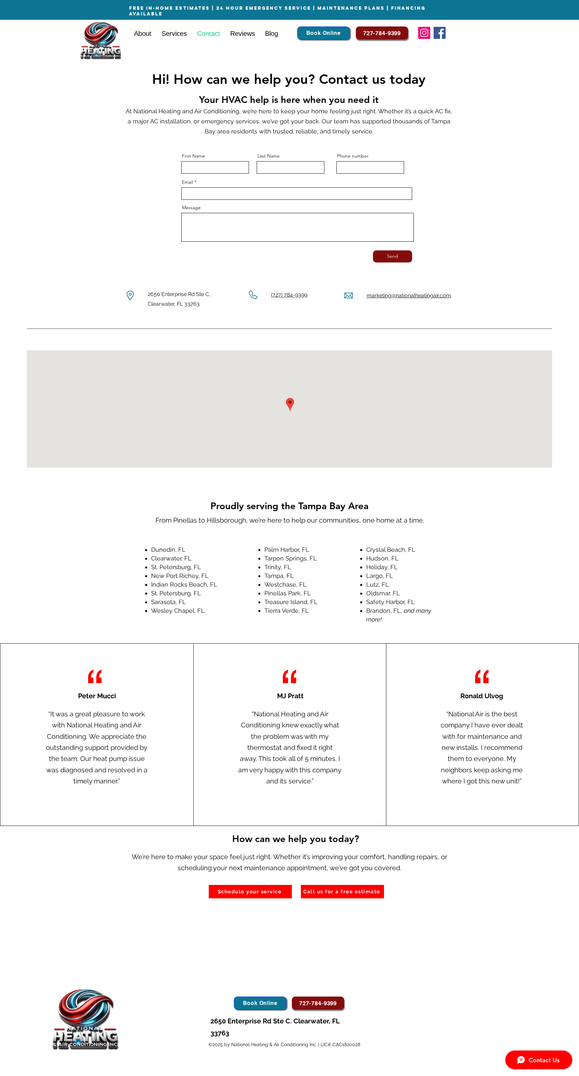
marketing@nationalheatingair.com (409, 295)
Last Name (268, 156)
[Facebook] (440, 33)
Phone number (353, 156)
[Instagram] (424, 33)
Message (191, 207)
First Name (193, 156)
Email (187, 182)
